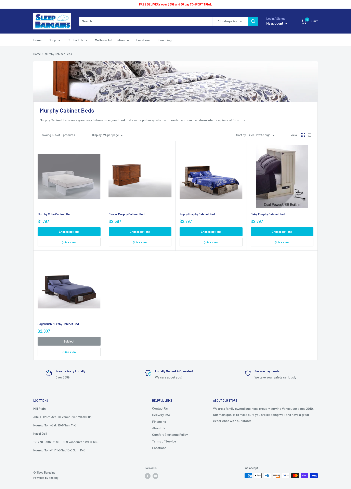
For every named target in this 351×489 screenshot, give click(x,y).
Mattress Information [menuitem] (110, 40)
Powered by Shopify (45, 477)
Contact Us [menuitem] (75, 40)
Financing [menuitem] (165, 40)
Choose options (69, 231)
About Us (158, 428)
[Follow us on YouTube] (155, 476)
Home (37, 54)
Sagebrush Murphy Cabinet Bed (58, 324)
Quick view (69, 242)
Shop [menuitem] (52, 40)
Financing (159, 421)
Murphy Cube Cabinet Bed (54, 214)
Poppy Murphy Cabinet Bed (197, 214)
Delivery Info (161, 415)
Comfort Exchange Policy (170, 434)
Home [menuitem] (37, 40)
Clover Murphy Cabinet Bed (126, 214)
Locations (159, 448)
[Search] (253, 21)
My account (275, 23)
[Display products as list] (309, 135)
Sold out (69, 341)
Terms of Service (164, 441)
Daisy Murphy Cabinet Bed (268, 214)
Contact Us (160, 408)
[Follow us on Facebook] (148, 476)
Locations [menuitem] (143, 40)
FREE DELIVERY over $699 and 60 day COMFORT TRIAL (175, 4)
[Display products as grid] (303, 135)
